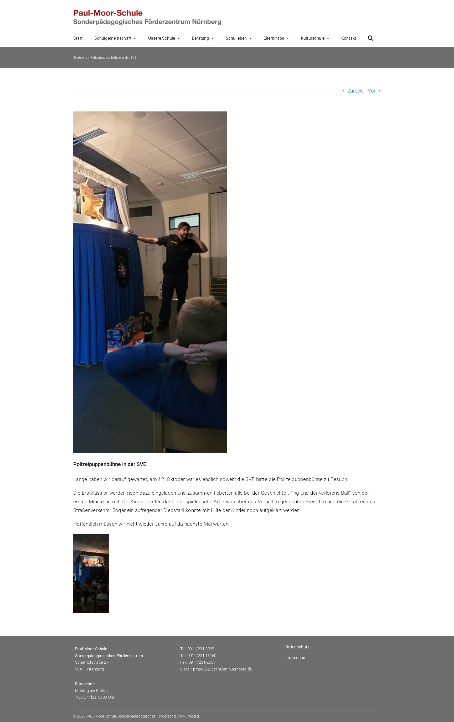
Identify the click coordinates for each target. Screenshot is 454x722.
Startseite (80, 57)
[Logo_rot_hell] (147, 12)
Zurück (355, 91)
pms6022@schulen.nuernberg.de (223, 669)
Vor (372, 91)
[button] (370, 38)
